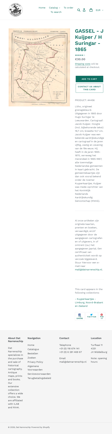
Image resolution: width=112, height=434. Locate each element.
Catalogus (33, 349)
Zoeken (32, 357)
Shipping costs (82, 64)
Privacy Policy (35, 362)
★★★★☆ (80, 55)
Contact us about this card (89, 88)
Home (31, 345)
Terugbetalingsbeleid (39, 378)
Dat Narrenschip (23, 427)
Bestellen (33, 353)
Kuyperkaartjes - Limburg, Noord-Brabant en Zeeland (89, 302)
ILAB (16, 404)
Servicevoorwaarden (39, 373)
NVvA (16, 407)
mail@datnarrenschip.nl (88, 269)
